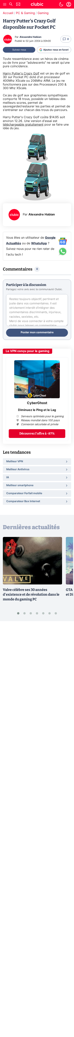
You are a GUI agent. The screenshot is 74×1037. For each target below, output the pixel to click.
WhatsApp (39, 243)
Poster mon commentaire (37, 332)
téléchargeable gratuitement (23, 124)
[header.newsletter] (18, 4)
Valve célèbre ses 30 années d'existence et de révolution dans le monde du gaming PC (31, 594)
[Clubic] (37, 4)
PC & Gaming (25, 13)
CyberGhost (37, 403)
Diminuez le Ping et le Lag (37, 410)
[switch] (61, 4)
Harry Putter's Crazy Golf (21, 73)
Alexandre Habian (30, 37)
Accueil (8, 13)
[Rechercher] (11, 4)
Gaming (43, 13)
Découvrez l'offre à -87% (37, 433)
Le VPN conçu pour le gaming (27, 351)
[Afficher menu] (5, 4)
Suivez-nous (19, 50)
